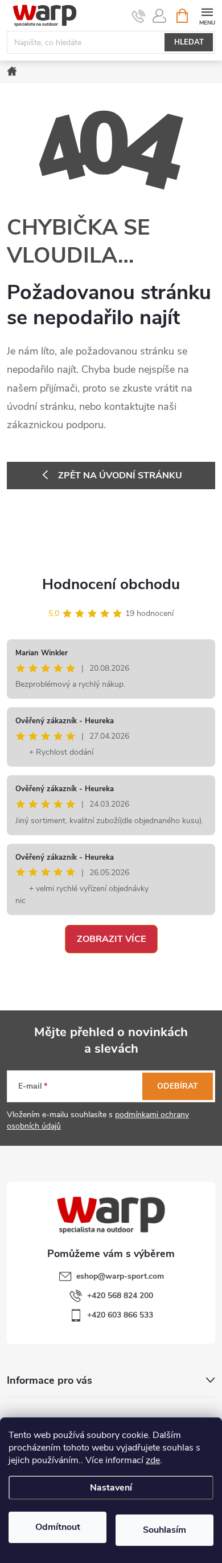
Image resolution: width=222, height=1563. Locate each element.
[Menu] (207, 15)
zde (153, 1460)
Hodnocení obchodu (111, 584)
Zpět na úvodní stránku (120, 475)
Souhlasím (164, 1530)
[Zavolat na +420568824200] (138, 16)
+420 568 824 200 (120, 1295)
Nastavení (111, 1487)
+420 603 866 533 (120, 1315)
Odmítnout (57, 1527)
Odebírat (177, 1086)
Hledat (189, 42)
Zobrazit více (111, 939)
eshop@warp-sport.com (120, 1276)
